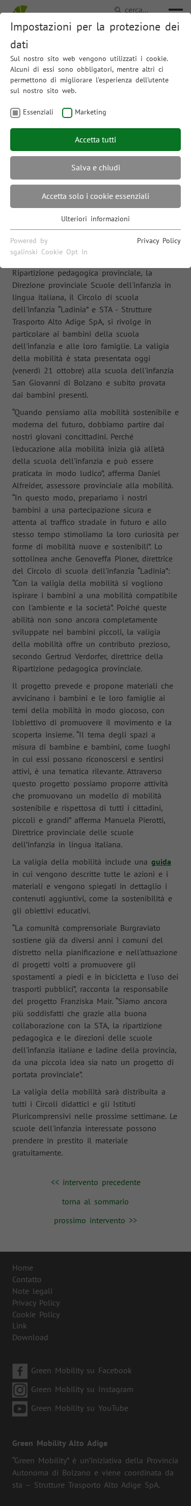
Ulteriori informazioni (95, 218)
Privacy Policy (159, 240)
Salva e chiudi (95, 167)
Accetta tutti (95, 139)
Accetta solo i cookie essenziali (95, 196)
